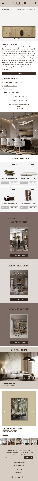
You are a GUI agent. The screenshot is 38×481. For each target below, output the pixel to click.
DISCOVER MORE (8, 386)
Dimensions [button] (8, 89)
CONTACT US (19, 472)
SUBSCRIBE (29, 457)
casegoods (24, 9)
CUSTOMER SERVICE (19, 462)
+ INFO (14, 164)
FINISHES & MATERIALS (19, 465)
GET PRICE (5, 183)
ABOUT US (19, 469)
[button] (35, 131)
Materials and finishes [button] (13, 92)
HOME (18, 9)
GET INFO (14, 183)
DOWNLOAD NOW (19, 255)
